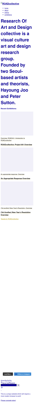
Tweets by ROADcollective (10, 219)
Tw (6, 380)
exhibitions (8, 15)
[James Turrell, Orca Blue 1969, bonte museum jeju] (17, 344)
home (6, 8)
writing (7, 12)
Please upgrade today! (8, 400)
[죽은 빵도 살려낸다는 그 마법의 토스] (17, 224)
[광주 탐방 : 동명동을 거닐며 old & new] (17, 271)
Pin (10, 380)
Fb (8, 380)
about (6, 10)
